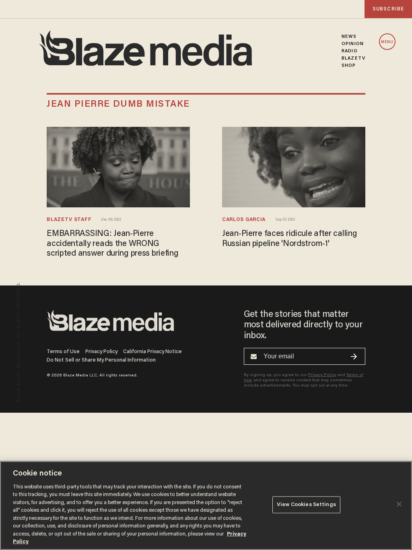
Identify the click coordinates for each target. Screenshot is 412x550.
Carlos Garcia (244, 219)
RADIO (350, 51)
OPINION (353, 43)
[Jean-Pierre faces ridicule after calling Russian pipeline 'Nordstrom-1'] (293, 166)
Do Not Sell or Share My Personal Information (101, 360)
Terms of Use (63, 351)
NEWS (349, 36)
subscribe (388, 9)
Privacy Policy (101, 351)
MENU (387, 42)
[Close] (399, 504)
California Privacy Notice (152, 351)
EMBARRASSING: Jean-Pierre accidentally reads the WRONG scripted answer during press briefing (112, 244)
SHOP (349, 65)
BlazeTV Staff (69, 219)
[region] (206, 505)
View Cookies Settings (306, 504)
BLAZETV (353, 58)
